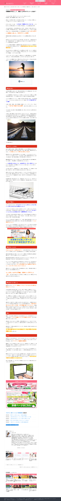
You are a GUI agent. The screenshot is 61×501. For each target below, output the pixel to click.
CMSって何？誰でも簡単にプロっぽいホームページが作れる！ (19, 420)
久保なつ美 (13, 432)
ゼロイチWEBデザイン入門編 (20, 498)
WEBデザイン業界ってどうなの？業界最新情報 (14, 412)
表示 (23, 81)
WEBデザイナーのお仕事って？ (11, 499)
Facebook (23, 447)
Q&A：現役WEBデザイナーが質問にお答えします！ (24, 499)
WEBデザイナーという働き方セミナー (9, 498)
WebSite (19, 447)
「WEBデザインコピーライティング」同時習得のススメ (14, 464)
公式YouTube (53, 3)
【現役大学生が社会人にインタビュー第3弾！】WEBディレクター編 (20, 416)
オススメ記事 (39, 3)
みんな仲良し (46, 3)
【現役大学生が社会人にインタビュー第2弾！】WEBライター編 (20, 418)
